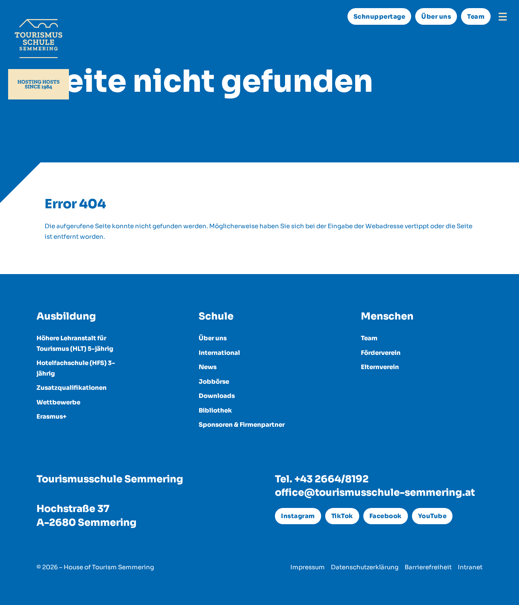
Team (476, 16)
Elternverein (380, 367)
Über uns (436, 16)
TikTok (342, 516)
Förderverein (381, 353)
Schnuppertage (379, 16)
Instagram (298, 516)
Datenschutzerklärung (365, 567)
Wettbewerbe (58, 402)
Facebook (385, 516)
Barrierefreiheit (428, 567)
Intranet (470, 567)
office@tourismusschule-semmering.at (375, 492)
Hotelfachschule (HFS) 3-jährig (75, 368)
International (219, 353)
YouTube (432, 516)
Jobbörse (214, 381)
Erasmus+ (51, 416)
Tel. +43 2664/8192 (322, 479)
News (208, 367)
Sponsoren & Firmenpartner (242, 424)
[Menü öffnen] (503, 17)
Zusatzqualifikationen (71, 387)
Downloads (217, 396)
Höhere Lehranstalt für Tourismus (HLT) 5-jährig (74, 343)
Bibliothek (215, 410)
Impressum (307, 567)
